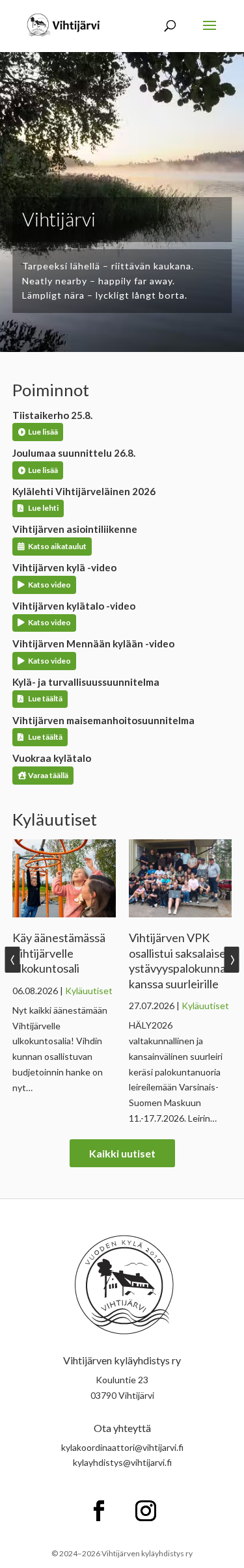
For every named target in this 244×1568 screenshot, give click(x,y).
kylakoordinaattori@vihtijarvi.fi (122, 1447)
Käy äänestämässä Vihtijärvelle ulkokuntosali (58, 952)
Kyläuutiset (89, 990)
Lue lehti (43, 508)
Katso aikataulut (57, 546)
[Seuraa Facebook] (99, 1511)
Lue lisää (43, 432)
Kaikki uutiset (122, 1153)
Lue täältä (45, 698)
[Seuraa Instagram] (146, 1511)
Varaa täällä (48, 775)
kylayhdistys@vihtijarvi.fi (122, 1462)
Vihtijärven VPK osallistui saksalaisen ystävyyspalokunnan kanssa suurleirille (180, 960)
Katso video (49, 584)
